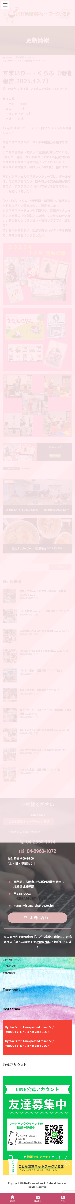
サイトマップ (9, 966)
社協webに (43, 942)
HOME (12, 1201)
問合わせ (37, 1201)
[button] (38, 917)
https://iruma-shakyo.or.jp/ (33, 906)
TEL (63, 1201)
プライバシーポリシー (13, 959)
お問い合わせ (9, 972)
